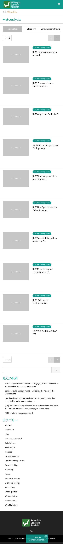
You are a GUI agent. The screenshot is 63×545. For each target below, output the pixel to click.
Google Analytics (12, 456)
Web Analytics (11, 496)
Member (32, 540)
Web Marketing (11, 505)
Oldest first (31, 29)
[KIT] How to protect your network (19, 413)
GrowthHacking (11, 465)
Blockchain (9, 430)
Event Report (10, 447)
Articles (8, 425)
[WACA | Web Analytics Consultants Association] (12, 4)
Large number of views (50, 29)
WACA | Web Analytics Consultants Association (25, 539)
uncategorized (11, 492)
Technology (10, 487)
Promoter (41, 540)
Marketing (9, 469)
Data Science (10, 443)
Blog (7, 434)
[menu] (58, 4)
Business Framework (13, 438)
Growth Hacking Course (15, 461)
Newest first (12, 29)
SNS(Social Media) (12, 478)
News (7, 474)
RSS (31, 531)
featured (8, 452)
